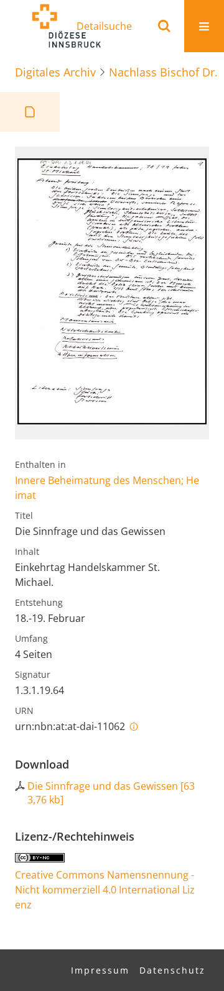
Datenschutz (172, 970)
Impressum (100, 970)
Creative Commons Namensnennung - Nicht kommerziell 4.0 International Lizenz (105, 889)
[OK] (164, 26)
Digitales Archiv (55, 72)
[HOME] (66, 26)
